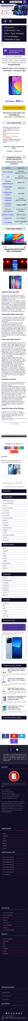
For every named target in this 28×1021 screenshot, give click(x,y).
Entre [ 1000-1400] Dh (8, 857)
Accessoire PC (6, 515)
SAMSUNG (5, 551)
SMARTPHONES (20, 43)
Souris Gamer (6, 513)
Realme (5, 566)
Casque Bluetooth (7, 528)
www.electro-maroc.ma (14, 64)
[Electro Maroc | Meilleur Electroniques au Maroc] (14, 10)
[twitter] (16, 1013)
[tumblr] (14, 1013)
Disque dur (5, 523)
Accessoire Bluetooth (8, 503)
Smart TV (5, 593)
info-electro (6, 999)
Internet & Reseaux (7, 518)
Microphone (6, 540)
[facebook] (22, 1013)
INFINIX (5, 556)
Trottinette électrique (8, 501)
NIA (4, 606)
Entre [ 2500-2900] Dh (8, 864)
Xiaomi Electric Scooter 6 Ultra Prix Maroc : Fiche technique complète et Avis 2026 (17, 670)
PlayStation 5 (6, 590)
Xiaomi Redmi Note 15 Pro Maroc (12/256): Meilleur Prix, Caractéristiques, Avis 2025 (16, 708)
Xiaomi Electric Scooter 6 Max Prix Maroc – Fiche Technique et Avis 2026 (16, 689)
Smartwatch (6, 525)
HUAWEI (5, 561)
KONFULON (6, 603)
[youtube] (19, 1013)
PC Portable (6, 583)
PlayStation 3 (6, 585)
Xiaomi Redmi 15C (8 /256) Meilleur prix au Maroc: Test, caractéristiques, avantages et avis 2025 (17, 698)
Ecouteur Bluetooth (7, 508)
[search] (25, 2)
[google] (9, 1013)
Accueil (4, 43)
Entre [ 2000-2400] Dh (8, 862)
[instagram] (11, 1013)
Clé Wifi (5, 533)
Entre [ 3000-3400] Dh (8, 867)
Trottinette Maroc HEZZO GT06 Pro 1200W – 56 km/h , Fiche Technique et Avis (17, 680)
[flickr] (6, 1013)
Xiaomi (2, 45)
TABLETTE (5, 595)
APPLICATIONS (6, 992)
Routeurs (5, 520)
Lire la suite (16, 423)
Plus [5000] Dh (6, 874)
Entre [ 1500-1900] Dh (8, 860)
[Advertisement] (14, 820)
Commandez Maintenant (14, 108)
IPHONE (5, 558)
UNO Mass (5, 616)
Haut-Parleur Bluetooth (9, 535)
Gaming (5, 505)
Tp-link (4, 613)
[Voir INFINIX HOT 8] (14, 239)
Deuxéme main (6, 563)
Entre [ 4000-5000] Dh (12, 43)
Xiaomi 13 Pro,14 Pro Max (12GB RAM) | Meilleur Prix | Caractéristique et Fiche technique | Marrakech (14, 627)
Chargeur (5, 530)
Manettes (5, 537)
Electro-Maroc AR (7, 996)
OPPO (4, 553)
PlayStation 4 (6, 588)
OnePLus (5, 568)
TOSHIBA (5, 611)
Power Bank (6, 510)
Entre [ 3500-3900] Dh (8, 869)
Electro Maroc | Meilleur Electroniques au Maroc (14, 1018)
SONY (4, 608)
